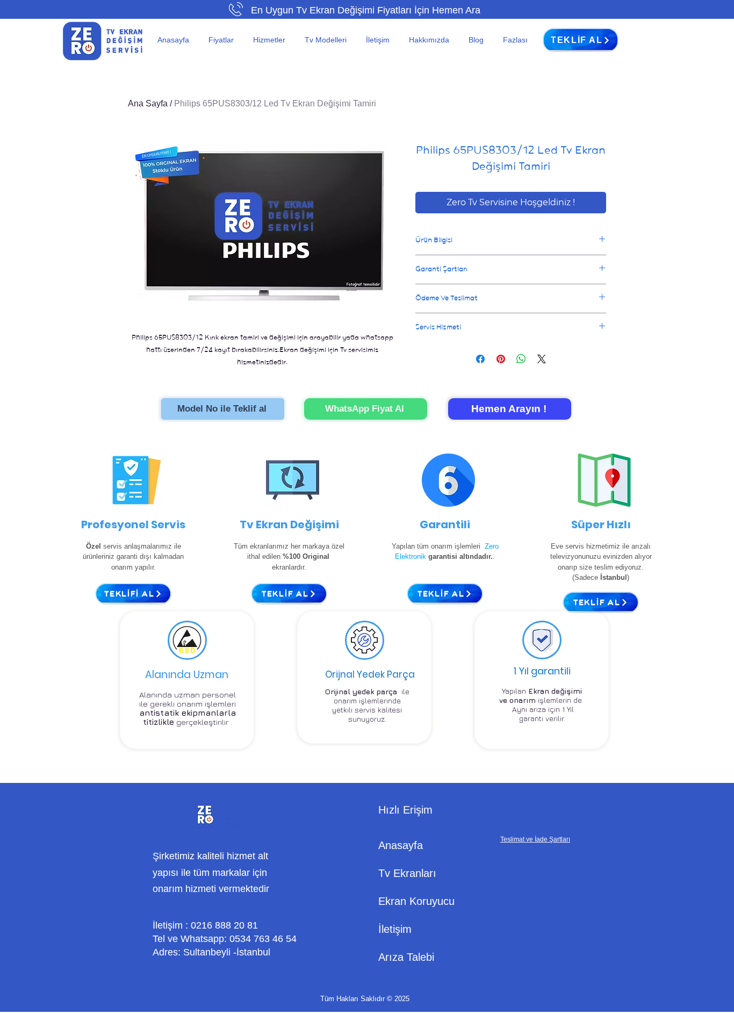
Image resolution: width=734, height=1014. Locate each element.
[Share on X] (541, 359)
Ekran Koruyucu (416, 901)
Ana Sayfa (148, 103)
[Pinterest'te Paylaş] (500, 359)
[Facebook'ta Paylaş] (480, 359)
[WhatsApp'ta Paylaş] (521, 359)
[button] (222, 40)
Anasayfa (400, 845)
